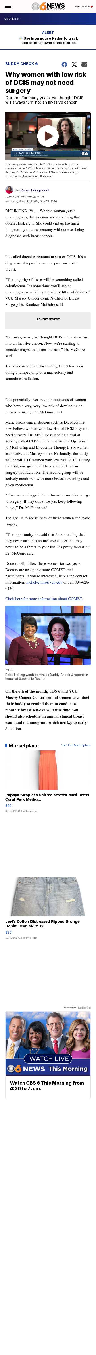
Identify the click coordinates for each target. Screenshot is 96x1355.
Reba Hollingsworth (35, 190)
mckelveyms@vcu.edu (44, 582)
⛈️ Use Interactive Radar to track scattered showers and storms (48, 40)
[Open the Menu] (7, 6)
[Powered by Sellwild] (84, 1007)
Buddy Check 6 (22, 63)
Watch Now (83, 6)
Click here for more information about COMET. (44, 598)
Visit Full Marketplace (76, 745)
